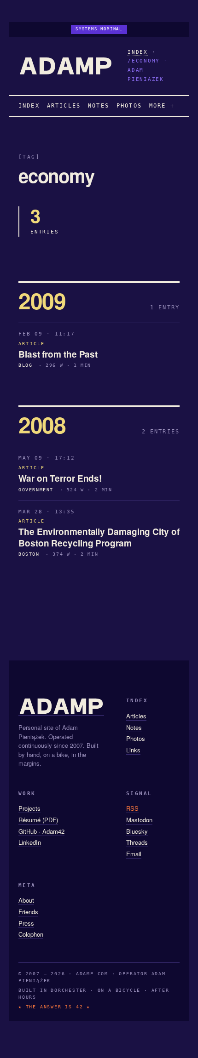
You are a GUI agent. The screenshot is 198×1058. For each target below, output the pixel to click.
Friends (28, 911)
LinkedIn (29, 842)
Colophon (30, 934)
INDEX (138, 52)
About (26, 900)
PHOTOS (129, 105)
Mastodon (139, 819)
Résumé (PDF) (38, 819)
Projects (29, 808)
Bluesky (137, 831)
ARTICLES (64, 105)
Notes (134, 727)
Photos (135, 738)
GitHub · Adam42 (41, 831)
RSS (132, 808)
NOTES (98, 105)
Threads (137, 842)
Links (133, 749)
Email (133, 853)
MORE (157, 105)
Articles (136, 715)
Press (26, 923)
